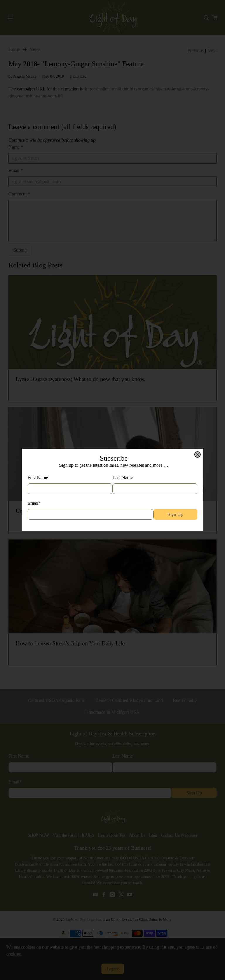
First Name (38, 477)
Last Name (122, 477)
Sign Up (175, 514)
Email (34, 503)
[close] (197, 454)
